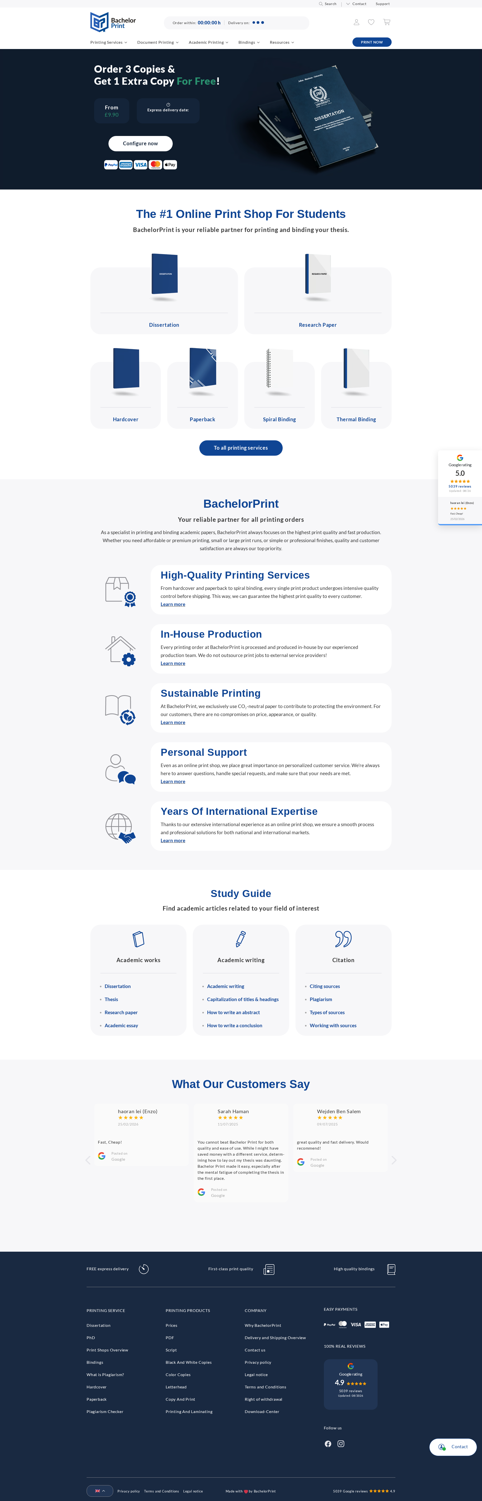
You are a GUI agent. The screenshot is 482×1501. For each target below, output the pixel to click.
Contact (359, 4)
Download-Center (262, 1411)
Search (331, 4)
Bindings (246, 42)
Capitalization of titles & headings (243, 999)
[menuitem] (97, 1491)
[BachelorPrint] (113, 30)
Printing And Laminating (189, 1411)
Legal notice (256, 1374)
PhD (91, 1337)
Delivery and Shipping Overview (275, 1337)
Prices (171, 1325)
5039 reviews (351, 1391)
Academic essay (121, 1025)
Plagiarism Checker (105, 1411)
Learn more (173, 604)
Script (171, 1349)
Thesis (111, 999)
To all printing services (241, 448)
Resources (279, 42)
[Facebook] (328, 1443)
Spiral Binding (279, 419)
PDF (170, 1337)
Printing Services (106, 42)
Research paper (121, 1012)
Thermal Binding (356, 419)
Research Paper (318, 325)
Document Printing (155, 42)
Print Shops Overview (107, 1349)
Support (383, 4)
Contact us (255, 1349)
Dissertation (164, 325)
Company (256, 1310)
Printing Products (188, 1310)
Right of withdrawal (263, 1399)
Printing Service (106, 1310)
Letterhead (176, 1386)
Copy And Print (180, 1399)
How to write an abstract (233, 1012)
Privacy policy (258, 1362)
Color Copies (178, 1374)
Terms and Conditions (265, 1386)
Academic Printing (206, 42)
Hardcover (126, 419)
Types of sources (327, 1012)
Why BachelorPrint (263, 1325)
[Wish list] (371, 23)
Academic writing (225, 986)
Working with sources (333, 1025)
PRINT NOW (372, 42)
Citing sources (325, 986)
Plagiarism (321, 999)
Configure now (140, 143)
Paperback (202, 419)
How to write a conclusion (234, 1025)
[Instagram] (341, 1443)
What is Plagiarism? (105, 1374)
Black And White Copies (189, 1362)
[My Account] (356, 23)
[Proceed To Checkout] (386, 23)
